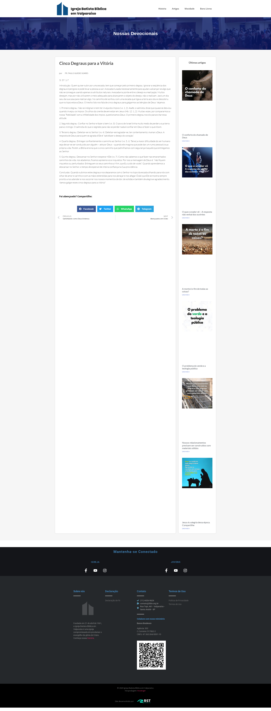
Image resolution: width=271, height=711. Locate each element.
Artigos (175, 8)
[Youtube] (95, 570)
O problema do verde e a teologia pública (194, 367)
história (90, 638)
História (162, 8)
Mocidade (189, 8)
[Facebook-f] (86, 570)
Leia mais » (186, 141)
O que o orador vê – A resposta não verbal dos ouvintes (197, 213)
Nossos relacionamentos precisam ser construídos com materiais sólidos (196, 445)
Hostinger (141, 690)
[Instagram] (105, 570)
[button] (86, 209)
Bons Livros (206, 8)
